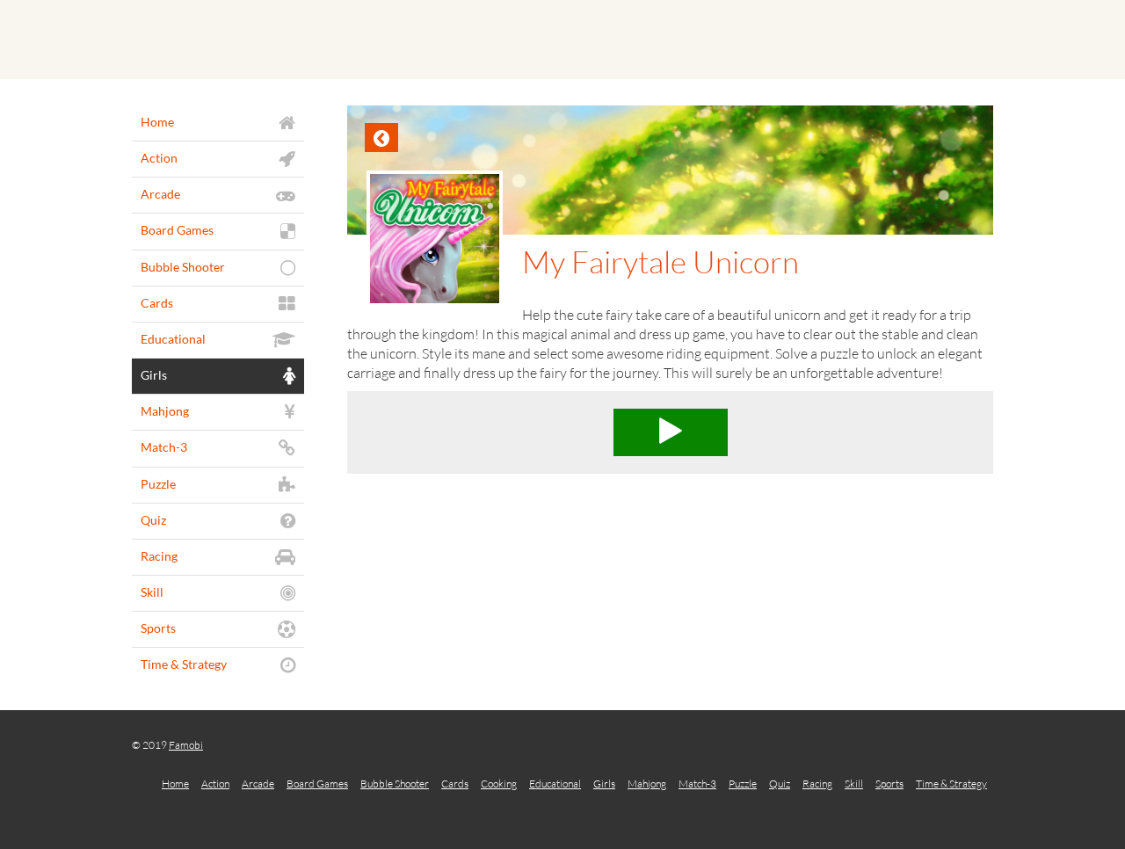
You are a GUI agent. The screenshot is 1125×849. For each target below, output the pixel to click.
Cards (454, 783)
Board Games (317, 783)
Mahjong (647, 783)
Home (175, 783)
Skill (854, 783)
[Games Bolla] (562, 39)
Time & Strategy (951, 783)
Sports (889, 783)
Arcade (258, 783)
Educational (555, 783)
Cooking (499, 783)
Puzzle (743, 783)
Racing (817, 783)
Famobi (186, 744)
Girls (604, 783)
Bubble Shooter (394, 783)
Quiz (779, 783)
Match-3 (697, 783)
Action (215, 783)
